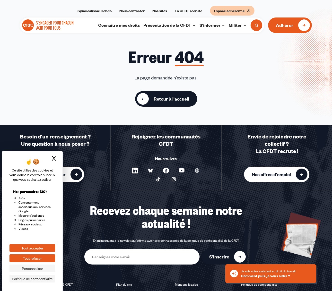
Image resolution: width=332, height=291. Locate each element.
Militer (235, 25)
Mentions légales (186, 284)
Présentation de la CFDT (167, 25)
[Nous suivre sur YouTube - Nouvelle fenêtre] (181, 170)
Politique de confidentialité (259, 284)
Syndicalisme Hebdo (95, 10)
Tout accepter (32, 248)
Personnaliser (32, 268)
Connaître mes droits (119, 25)
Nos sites (159, 10)
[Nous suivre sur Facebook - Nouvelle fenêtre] (166, 170)
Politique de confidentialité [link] (32, 278)
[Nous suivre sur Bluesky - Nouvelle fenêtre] (150, 170)
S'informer (210, 25)
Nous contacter (132, 10)
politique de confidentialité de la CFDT (213, 240)
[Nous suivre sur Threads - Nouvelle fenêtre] (197, 170)
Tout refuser (32, 258)
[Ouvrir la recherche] (256, 25)
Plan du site (124, 284)
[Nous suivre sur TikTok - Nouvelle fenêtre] (158, 179)
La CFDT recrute (188, 10)
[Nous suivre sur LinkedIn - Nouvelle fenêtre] (135, 170)
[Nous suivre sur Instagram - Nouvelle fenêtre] (174, 179)
